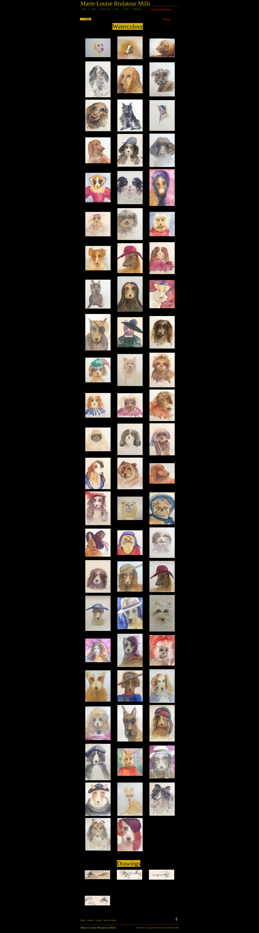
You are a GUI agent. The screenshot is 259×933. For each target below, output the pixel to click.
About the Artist (109, 920)
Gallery (90, 920)
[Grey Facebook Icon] (176, 919)
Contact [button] (98, 920)
